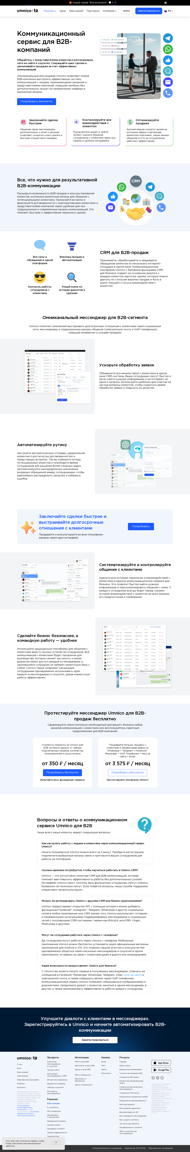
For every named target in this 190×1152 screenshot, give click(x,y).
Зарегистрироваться (149, 11)
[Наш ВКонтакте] (157, 1079)
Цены (63, 11)
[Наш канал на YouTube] (162, 1079)
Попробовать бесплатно (37, 101)
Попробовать (141, 526)
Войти (127, 11)
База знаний (76, 11)
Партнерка (93, 11)
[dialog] (33, 1143)
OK (56, 1142)
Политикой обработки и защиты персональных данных (28, 1113)
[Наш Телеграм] (153, 1079)
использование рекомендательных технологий (25, 1107)
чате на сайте (133, 975)
